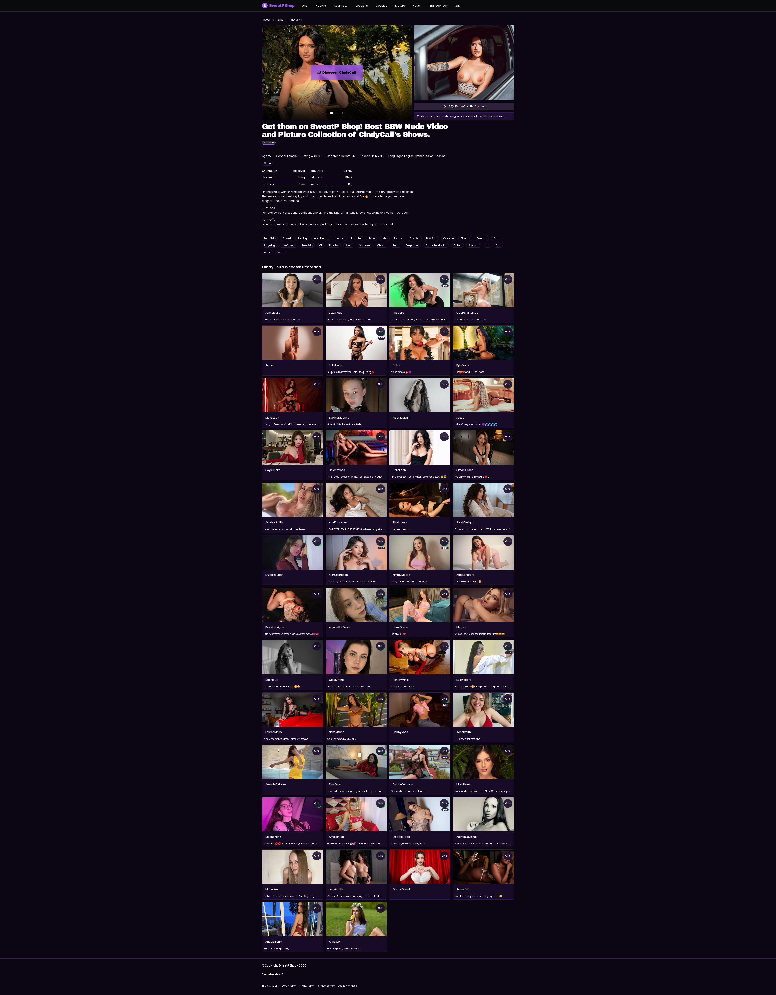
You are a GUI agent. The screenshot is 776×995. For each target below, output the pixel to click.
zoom (396, 245)
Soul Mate (341, 5)
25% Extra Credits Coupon (469, 107)
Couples (381, 5)
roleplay (333, 245)
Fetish (417, 5)
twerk (280, 252)
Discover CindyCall (342, 74)
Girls (305, 5)
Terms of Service (326, 985)
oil (320, 245)
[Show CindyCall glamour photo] (342, 113)
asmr (267, 252)
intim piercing (321, 238)
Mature (400, 5)
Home (266, 20)
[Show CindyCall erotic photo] (331, 113)
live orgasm (288, 245)
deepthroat (412, 245)
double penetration (436, 245)
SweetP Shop (279, 6)
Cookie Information (348, 985)
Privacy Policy (306, 985)
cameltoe (448, 238)
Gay (457, 5)
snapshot (473, 245)
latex (384, 238)
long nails (270, 238)
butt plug (431, 238)
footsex (457, 245)
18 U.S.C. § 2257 (270, 985)
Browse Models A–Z (272, 974)
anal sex (414, 238)
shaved (287, 238)
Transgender (438, 5)
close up (465, 238)
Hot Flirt (321, 5)
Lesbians (362, 5)
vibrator (381, 245)
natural (398, 238)
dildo (496, 238)
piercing (302, 238)
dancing (482, 238)
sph (498, 245)
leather (340, 238)
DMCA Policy (289, 985)
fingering (269, 245)
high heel (356, 238)
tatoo (372, 238)
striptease (364, 245)
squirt (348, 245)
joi (487, 245)
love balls (307, 245)
